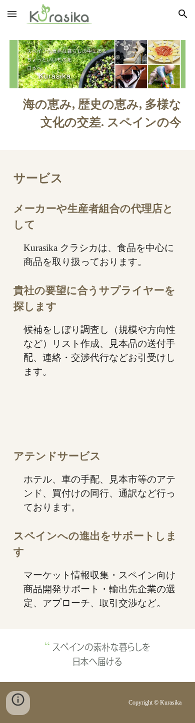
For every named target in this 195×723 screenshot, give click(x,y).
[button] (12, 13)
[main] (98, 113)
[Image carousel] (98, 655)
